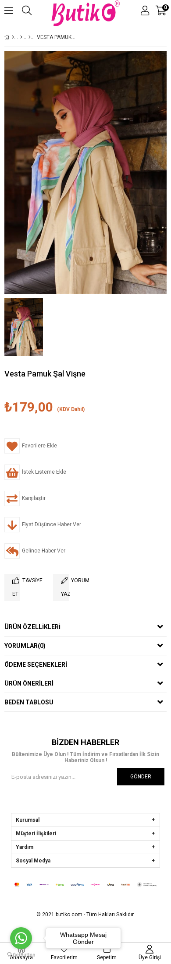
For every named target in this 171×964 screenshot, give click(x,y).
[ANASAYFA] (13, 37)
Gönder (140, 777)
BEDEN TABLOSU (28, 702)
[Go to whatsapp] (21, 938)
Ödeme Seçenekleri (35, 664)
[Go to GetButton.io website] (21, 955)
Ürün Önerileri (28, 683)
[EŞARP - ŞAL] (21, 37)
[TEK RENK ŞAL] (29, 37)
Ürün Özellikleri (32, 626)
